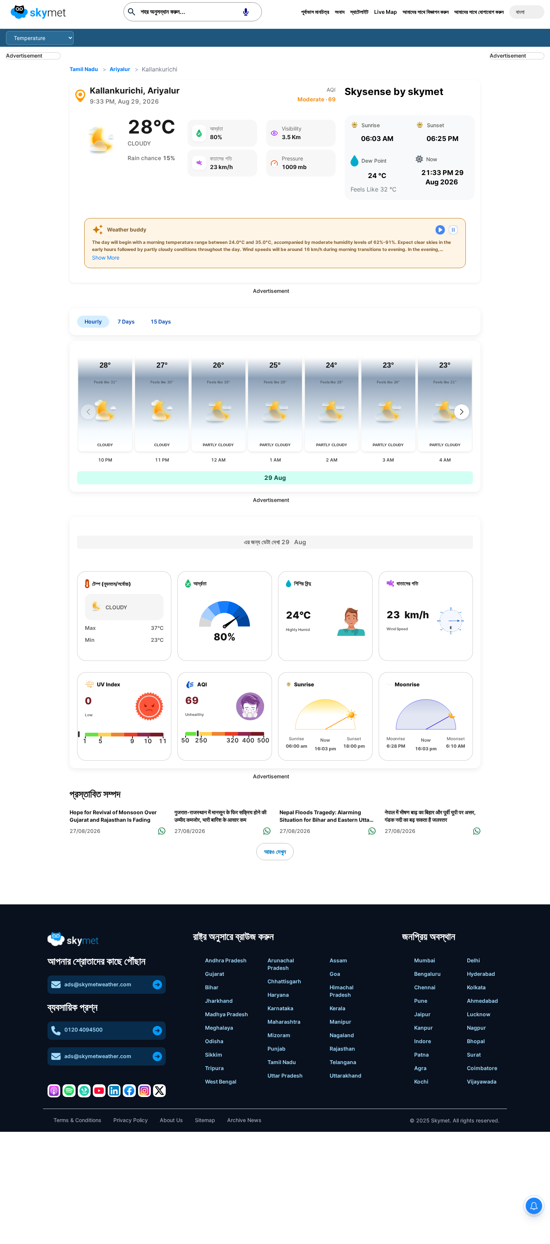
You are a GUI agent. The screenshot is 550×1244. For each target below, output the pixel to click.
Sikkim (213, 1054)
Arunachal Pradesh (281, 964)
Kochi (421, 1081)
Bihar (212, 987)
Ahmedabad (482, 1001)
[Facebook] (129, 1090)
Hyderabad (481, 974)
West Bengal (220, 1081)
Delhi (473, 960)
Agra (420, 1068)
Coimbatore (482, 1068)
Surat (474, 1054)
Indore (422, 1041)
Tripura (214, 1068)
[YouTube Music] (99, 1090)
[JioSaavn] (84, 1090)
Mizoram (279, 1035)
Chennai (425, 987)
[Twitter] (159, 1090)
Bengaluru (427, 974)
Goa (335, 974)
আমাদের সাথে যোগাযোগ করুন (479, 12)
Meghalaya (219, 1027)
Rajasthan (342, 1048)
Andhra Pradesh (226, 960)
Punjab (276, 1048)
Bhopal (476, 1041)
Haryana (278, 995)
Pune (420, 1001)
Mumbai (424, 960)
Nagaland (342, 1035)
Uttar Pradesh (285, 1075)
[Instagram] (144, 1090)
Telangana (343, 1062)
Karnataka (280, 1008)
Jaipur (422, 1014)
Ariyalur (120, 69)
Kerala (337, 1008)
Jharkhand (219, 1001)
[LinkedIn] (114, 1090)
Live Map (385, 12)
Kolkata (476, 987)
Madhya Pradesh (226, 1014)
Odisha (214, 1041)
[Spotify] (68, 1090)
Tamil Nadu (84, 69)
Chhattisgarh (284, 981)
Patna (421, 1054)
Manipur (340, 1021)
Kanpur (423, 1027)
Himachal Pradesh (342, 991)
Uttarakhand (345, 1075)
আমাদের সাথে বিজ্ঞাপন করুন (426, 12)
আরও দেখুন (275, 851)
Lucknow (479, 1014)
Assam (338, 960)
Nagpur (476, 1027)
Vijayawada (481, 1081)
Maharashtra (284, 1021)
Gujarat (214, 974)
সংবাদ (340, 12)
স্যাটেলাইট (359, 12)
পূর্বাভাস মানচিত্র (315, 12)
